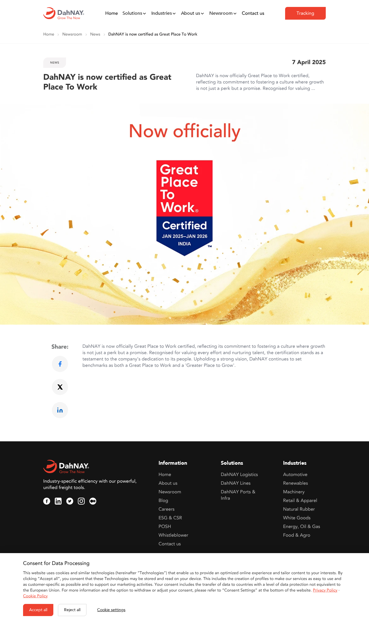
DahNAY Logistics (239, 474)
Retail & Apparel (300, 500)
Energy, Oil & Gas (301, 526)
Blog (163, 500)
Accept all (38, 610)
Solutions (132, 13)
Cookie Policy (35, 596)
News (95, 34)
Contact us (253, 13)
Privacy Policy (325, 590)
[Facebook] (46, 501)
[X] (69, 501)
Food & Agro (296, 535)
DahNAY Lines (236, 483)
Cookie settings (111, 610)
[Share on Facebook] (60, 364)
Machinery (293, 492)
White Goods (296, 518)
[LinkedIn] (58, 501)
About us (190, 13)
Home (111, 13)
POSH (165, 526)
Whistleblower (173, 535)
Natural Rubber (299, 509)
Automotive (295, 474)
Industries (161, 13)
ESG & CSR (170, 518)
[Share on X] (60, 387)
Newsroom (221, 13)
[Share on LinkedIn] (60, 410)
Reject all (72, 610)
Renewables (295, 483)
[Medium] (92, 501)
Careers (166, 509)
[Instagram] (81, 501)
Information (173, 463)
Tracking (305, 13)
